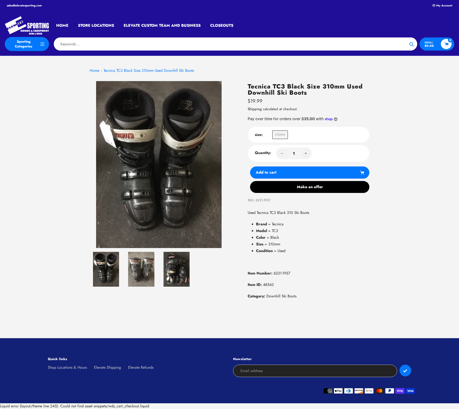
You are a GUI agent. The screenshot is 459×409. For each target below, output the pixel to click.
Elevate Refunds (140, 367)
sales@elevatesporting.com (24, 5)
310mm (280, 134)
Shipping (255, 109)
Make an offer (310, 187)
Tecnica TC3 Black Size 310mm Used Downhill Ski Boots (149, 70)
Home (94, 70)
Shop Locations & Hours (67, 367)
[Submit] (405, 370)
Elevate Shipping (107, 367)
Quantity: (263, 152)
